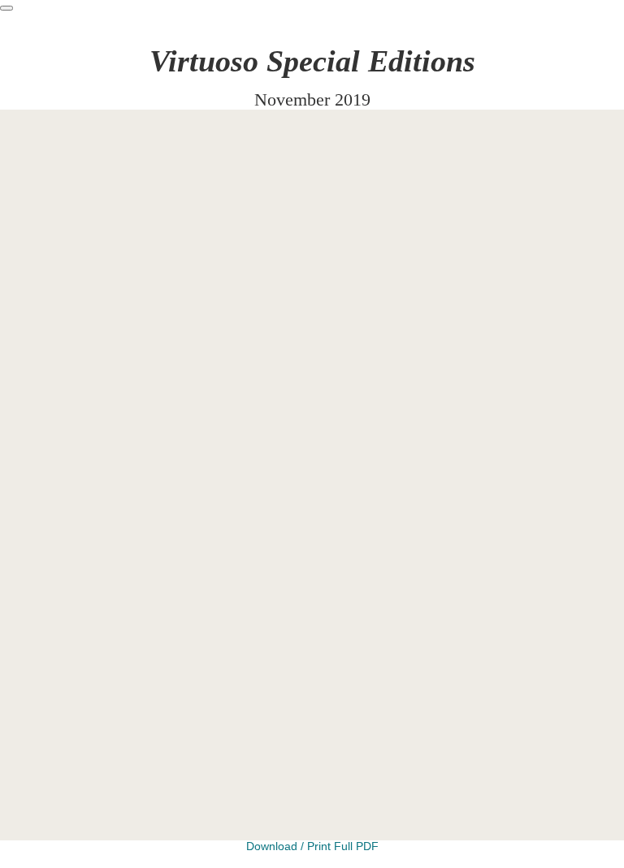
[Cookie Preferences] (6, 8)
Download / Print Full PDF (312, 846)
